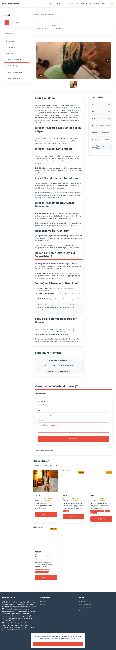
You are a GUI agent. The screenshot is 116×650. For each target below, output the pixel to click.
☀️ (112, 4)
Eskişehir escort (10, 3)
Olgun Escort (10, 41)
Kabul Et (58, 643)
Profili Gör (45, 515)
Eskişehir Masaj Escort (13, 66)
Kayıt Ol (104, 4)
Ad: (39, 410)
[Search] (7, 22)
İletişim (96, 4)
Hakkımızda (61, 4)
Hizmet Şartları (84, 611)
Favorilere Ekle (104, 29)
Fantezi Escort (11, 47)
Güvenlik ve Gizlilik (85, 608)
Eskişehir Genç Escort (13, 60)
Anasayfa (51, 4)
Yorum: (40, 421)
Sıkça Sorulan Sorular (84, 4)
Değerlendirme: (43, 401)
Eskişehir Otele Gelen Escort (15, 78)
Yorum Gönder (73, 438)
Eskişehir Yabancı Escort (14, 72)
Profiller (71, 4)
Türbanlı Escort (11, 53)
